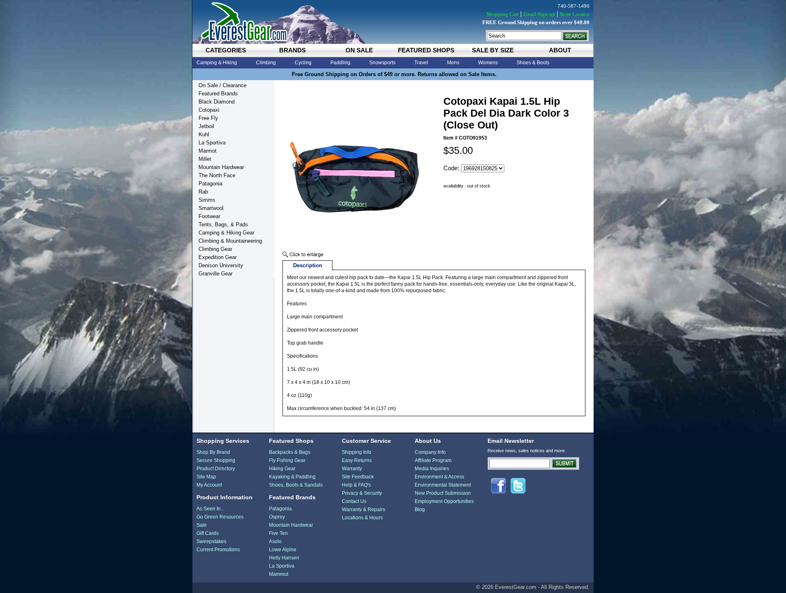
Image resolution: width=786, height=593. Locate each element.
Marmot (208, 151)
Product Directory (215, 468)
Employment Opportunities (444, 501)
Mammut (278, 574)
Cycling (303, 62)
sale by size (493, 50)
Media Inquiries (432, 468)
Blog (420, 509)
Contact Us (354, 501)
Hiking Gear (282, 468)
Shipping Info (356, 452)
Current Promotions (218, 549)
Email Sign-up (539, 14)
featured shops (426, 50)
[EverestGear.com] (393, 22)
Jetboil (206, 126)
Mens (453, 62)
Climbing (266, 62)
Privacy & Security (362, 493)
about (560, 50)
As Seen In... (210, 509)
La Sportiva (212, 143)
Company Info (430, 452)
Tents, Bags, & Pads (223, 224)
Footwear (209, 216)
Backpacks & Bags (289, 452)
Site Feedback (358, 477)
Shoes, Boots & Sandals (296, 485)
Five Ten (278, 533)
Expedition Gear (218, 257)
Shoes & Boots (533, 62)
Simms (207, 200)
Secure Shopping (215, 460)
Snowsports (382, 62)
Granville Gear (216, 274)
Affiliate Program (433, 460)
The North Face (217, 175)
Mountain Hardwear (221, 167)
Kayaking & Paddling (292, 477)
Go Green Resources (220, 517)
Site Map (206, 477)
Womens (488, 62)
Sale (201, 525)
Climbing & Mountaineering (230, 241)
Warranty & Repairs (363, 509)
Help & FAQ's (356, 485)
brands (292, 50)
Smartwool (211, 208)
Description (307, 265)
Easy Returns (357, 460)
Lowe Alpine (282, 549)
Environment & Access (439, 477)
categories (226, 50)
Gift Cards (207, 533)
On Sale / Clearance (222, 85)
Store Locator (575, 14)
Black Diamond (217, 102)
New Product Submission (443, 493)
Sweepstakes (211, 541)
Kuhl (204, 134)
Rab (203, 192)
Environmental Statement (443, 485)
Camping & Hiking (216, 62)
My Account (209, 485)
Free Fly (208, 118)
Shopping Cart (502, 14)
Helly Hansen (284, 558)
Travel (421, 62)
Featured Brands (218, 93)
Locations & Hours (362, 518)
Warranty (352, 468)
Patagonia (210, 183)
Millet (205, 159)
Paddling (340, 62)
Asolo (275, 541)
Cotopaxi (209, 110)
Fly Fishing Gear (287, 460)
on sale (359, 50)
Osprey (277, 517)
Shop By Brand (213, 452)
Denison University (221, 265)
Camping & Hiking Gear (226, 233)
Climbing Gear (215, 249)
